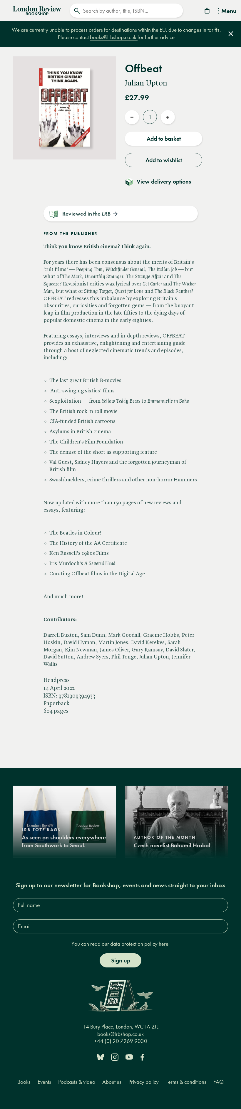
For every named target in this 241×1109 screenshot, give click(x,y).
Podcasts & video (76, 1081)
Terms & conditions (186, 1081)
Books (24, 1081)
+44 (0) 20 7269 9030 (120, 1041)
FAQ (218, 1081)
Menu (228, 11)
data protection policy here (139, 943)
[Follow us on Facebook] (142, 1056)
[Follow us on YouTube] (129, 1056)
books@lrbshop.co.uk (114, 37)
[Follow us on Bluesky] (100, 1056)
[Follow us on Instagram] (114, 1056)
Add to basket (164, 138)
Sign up (120, 960)
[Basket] (207, 12)
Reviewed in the (86, 213)
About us (111, 1081)
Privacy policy (143, 1081)
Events (44, 1081)
